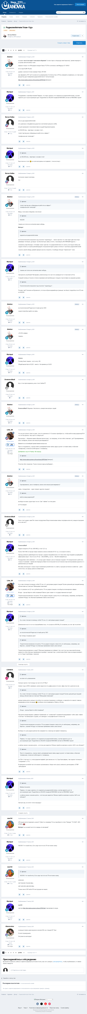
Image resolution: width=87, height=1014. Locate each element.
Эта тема (77, 12)
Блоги (17, 16)
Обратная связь (54, 1008)
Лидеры (21, 12)
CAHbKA (10, 670)
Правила (40, 16)
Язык (19, 1008)
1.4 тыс (11, 835)
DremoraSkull (10, 379)
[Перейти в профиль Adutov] (5, 36)
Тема (25, 1008)
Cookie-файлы (65, 1008)
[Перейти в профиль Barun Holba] (10, 123)
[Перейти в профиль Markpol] (10, 98)
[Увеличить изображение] (30, 161)
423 (11, 75)
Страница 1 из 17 (31, 50)
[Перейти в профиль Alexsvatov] (10, 932)
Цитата (28, 85)
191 (11, 688)
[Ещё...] (82, 57)
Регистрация (80, 4)
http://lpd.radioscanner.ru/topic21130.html (34, 908)
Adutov (14, 34)
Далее (20, 50)
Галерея (24, 16)
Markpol (10, 92)
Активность (12, 12)
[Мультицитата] (23, 85)
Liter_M (10, 430)
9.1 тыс (11, 944)
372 (11, 110)
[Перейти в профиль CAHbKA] (10, 676)
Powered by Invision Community (43, 1011)
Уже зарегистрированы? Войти (63, 4)
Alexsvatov (10, 926)
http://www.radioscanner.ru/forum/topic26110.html (32, 80)
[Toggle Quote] (20, 153)
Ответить (79, 43)
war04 (9, 818)
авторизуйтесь (57, 961)
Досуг (19, 36)
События (32, 16)
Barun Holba (9, 117)
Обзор (4, 12)
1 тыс (10, 133)
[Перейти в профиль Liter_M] (10, 436)
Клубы (11, 16)
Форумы (4, 16)
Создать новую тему (64, 43)
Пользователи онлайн (52, 16)
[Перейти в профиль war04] (10, 824)
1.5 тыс (11, 452)
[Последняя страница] (24, 50)
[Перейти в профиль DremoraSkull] (10, 385)
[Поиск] (84, 12)
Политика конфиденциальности (38, 1008)
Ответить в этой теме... (19, 970)
